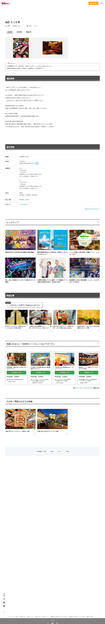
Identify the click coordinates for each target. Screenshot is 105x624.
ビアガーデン (89, 388)
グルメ (60, 451)
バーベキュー (80, 388)
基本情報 (10, 147)
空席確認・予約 (16, 372)
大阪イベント (45, 616)
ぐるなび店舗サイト (24, 204)
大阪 (52, 451)
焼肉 (68, 451)
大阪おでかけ (38, 616)
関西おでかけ (23, 616)
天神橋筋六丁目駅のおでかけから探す (58, 616)
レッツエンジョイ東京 (13, 616)
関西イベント (30, 616)
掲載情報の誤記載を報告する (92, 209)
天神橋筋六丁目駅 (41, 451)
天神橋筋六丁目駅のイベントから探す (76, 616)
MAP (37, 163)
